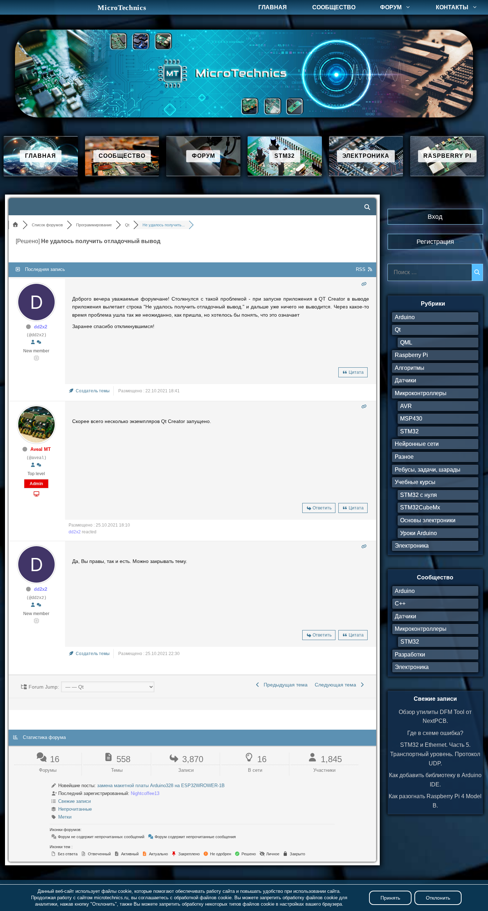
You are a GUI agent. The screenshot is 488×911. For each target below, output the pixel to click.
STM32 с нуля (418, 495)
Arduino (405, 317)
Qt (397, 330)
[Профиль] (32, 342)
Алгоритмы (409, 368)
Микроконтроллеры (421, 393)
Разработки (410, 654)
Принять (390, 898)
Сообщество (333, 7)
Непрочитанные (75, 809)
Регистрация (435, 241)
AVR (406, 406)
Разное (404, 457)
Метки (64, 817)
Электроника (412, 546)
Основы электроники (427, 520)
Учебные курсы (415, 482)
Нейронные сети (417, 444)
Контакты (452, 7)
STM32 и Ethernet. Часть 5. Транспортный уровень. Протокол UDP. (435, 754)
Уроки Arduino (418, 533)
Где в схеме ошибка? (435, 733)
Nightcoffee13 (145, 793)
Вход (435, 216)
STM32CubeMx (420, 507)
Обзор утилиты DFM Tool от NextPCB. (435, 716)
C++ (400, 603)
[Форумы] (16, 225)
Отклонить (438, 898)
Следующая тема (337, 685)
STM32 (409, 431)
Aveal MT (40, 449)
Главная (272, 7)
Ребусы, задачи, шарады (427, 470)
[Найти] (477, 272)
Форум (391, 7)
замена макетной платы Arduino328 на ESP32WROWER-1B (161, 785)
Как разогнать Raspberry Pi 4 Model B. (435, 801)
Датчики (405, 380)
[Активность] (38, 342)
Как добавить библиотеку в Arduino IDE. (435, 779)
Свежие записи (74, 801)
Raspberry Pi (411, 355)
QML (406, 342)
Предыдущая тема (284, 685)
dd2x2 (40, 326)
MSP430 (411, 419)
